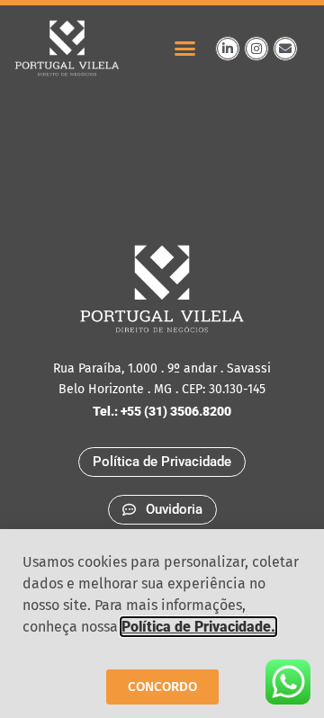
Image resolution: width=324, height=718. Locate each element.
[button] (185, 48)
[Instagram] (256, 48)
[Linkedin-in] (227, 48)
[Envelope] (285, 48)
